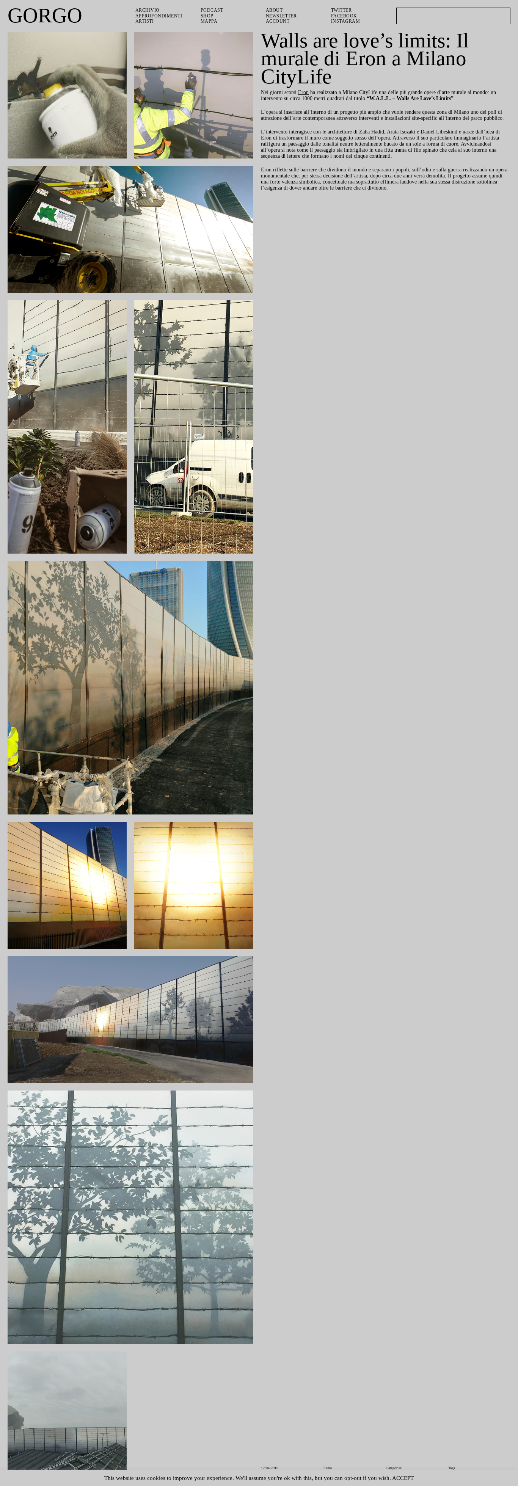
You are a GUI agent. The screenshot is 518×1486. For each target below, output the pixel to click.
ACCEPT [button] (417, 1478)
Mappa (209, 21)
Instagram (345, 21)
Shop (208, 16)
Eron (306, 92)
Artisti (144, 21)
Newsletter (282, 16)
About (274, 10)
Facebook (344, 16)
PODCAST (213, 10)
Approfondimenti (159, 16)
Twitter (342, 10)
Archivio (147, 10)
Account (278, 21)
